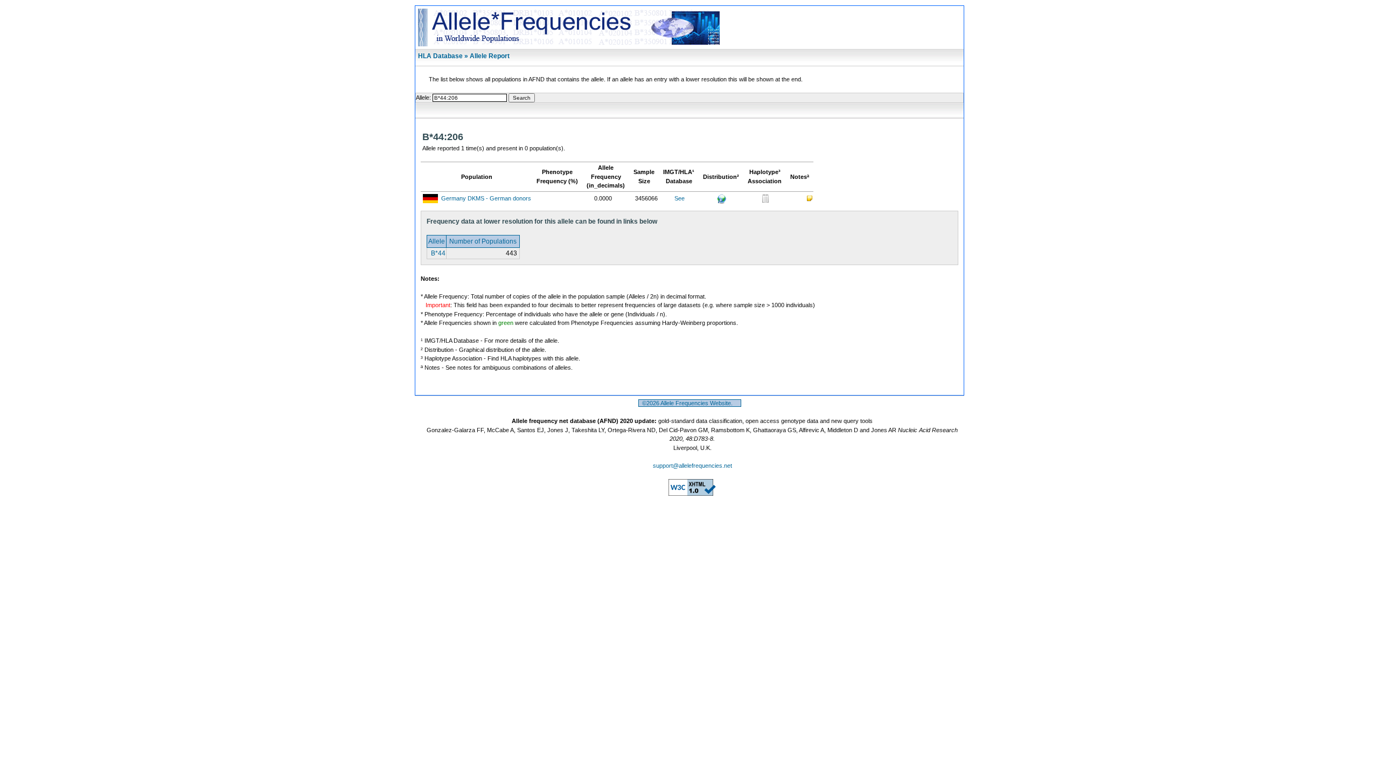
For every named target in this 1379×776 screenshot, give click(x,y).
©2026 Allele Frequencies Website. (690, 403)
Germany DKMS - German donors (486, 198)
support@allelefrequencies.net (692, 465)
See (679, 198)
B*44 (437, 253)
